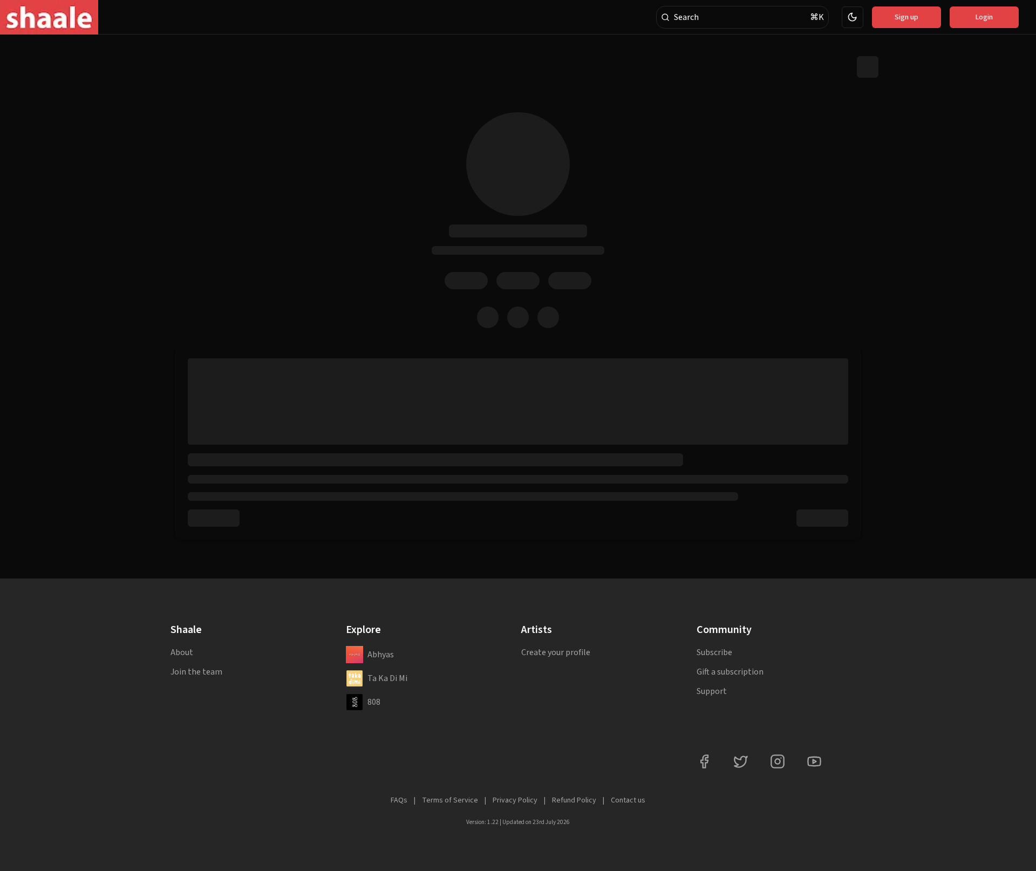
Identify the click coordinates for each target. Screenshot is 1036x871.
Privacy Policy (515, 800)
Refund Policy (574, 800)
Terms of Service (450, 800)
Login (984, 17)
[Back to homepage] (49, 17)
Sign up (906, 17)
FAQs (399, 800)
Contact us (628, 800)
